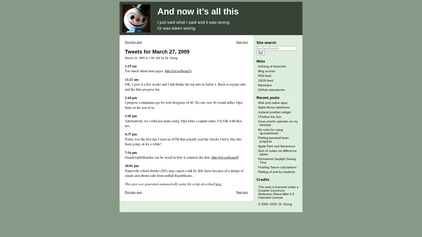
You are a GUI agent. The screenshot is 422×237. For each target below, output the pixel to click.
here (218, 183)
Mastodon (265, 85)
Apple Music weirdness (274, 107)
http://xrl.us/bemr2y (178, 70)
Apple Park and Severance (276, 146)
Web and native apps (272, 102)
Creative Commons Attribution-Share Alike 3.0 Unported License (276, 194)
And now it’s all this (198, 11)
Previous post (133, 42)
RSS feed (264, 75)
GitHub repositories (271, 90)
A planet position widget (274, 112)
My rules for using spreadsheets (270, 131)
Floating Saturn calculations (277, 167)
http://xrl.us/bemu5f (225, 157)
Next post (242, 42)
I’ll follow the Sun (269, 116)
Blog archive (266, 71)
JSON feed (265, 80)
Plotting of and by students (276, 172)
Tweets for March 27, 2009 (157, 52)
